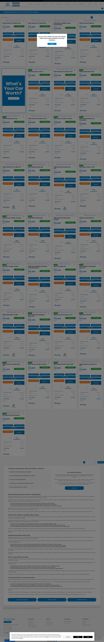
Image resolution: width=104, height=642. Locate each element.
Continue (52, 43)
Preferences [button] (21, 638)
